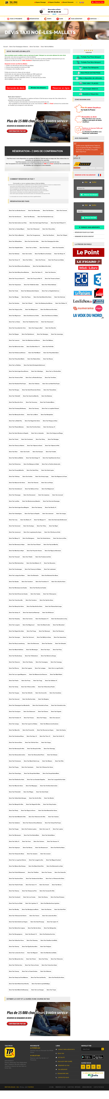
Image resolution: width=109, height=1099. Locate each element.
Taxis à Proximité (16, 19)
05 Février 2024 (35, 1048)
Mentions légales (10, 1087)
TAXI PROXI (31, 1087)
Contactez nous (63, 1077)
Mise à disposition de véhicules (90, 78)
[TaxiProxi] (10, 1057)
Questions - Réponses (73, 1087)
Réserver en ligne (61, 87)
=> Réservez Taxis (98, 2)
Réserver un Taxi (63, 1065)
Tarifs (48, 19)
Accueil (51, 1087)
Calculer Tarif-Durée (64, 1061)
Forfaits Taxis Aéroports (39, 87)
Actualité (61, 1057)
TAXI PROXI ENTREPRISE (90, 73)
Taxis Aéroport (76, 19)
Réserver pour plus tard (84, 232)
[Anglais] (83, 2)
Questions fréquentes (90, 94)
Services (93, 19)
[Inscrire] (102, 1049)
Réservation (34, 19)
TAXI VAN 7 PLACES (90, 83)
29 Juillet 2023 (35, 1055)
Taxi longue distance (90, 88)
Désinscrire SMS (62, 1073)
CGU (17, 1087)
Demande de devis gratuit (84, 236)
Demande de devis (16, 87)
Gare (61, 19)
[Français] (81, 2)
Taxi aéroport (62, 1069)
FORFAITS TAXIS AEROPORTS (90, 227)
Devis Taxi (60, 1053)
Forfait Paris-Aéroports (66, 1049)
